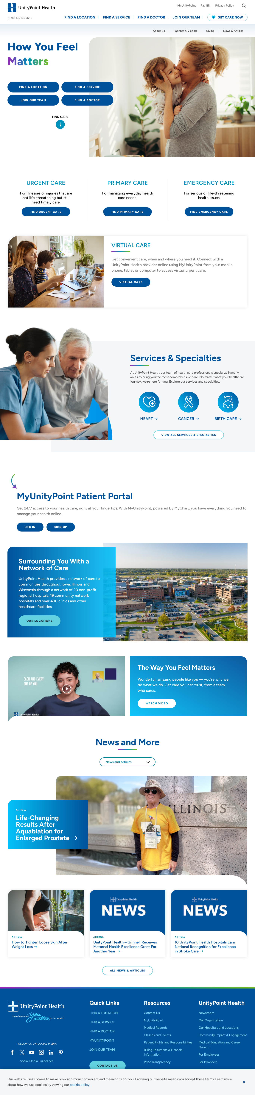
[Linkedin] (51, 1052)
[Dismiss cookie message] (244, 1081)
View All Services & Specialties (188, 435)
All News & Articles (127, 970)
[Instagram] (41, 1052)
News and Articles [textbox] (118, 762)
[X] (22, 1052)
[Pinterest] (60, 1052)
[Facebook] (12, 1052)
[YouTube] (31, 1052)
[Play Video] (66, 689)
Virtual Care (130, 282)
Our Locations (40, 621)
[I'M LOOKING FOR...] (244, 5)
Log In (30, 527)
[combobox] (127, 761)
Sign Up (60, 527)
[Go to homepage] (31, 7)
